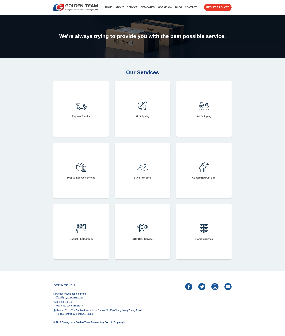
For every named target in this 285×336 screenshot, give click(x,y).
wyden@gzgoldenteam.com (71, 294)
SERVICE (132, 7)
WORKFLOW (165, 7)
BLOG (178, 7)
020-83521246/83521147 (69, 305)
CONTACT (191, 7)
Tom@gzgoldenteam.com (69, 297)
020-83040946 (64, 302)
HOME (108, 7)
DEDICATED (148, 7)
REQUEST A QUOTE (217, 7)
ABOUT (119, 7)
